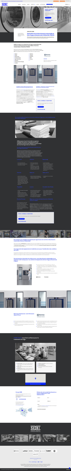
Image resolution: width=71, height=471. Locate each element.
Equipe (28, 4)
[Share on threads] (32, 462)
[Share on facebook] (29, 462)
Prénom (38, 397)
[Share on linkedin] (35, 462)
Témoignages (43, 4)
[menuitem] (56, 1)
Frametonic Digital (25, 469)
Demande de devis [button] (48, 17)
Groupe (19, 4)
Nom (48, 397)
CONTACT (37, 4)
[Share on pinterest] (34, 462)
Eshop (33, 4)
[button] (65, 4)
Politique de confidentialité (10, 469)
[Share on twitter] (31, 462)
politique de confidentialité (45, 405)
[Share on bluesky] (38, 462)
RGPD (38, 404)
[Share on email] (41, 462)
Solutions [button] (23, 4)
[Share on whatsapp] (37, 462)
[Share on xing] (40, 462)
